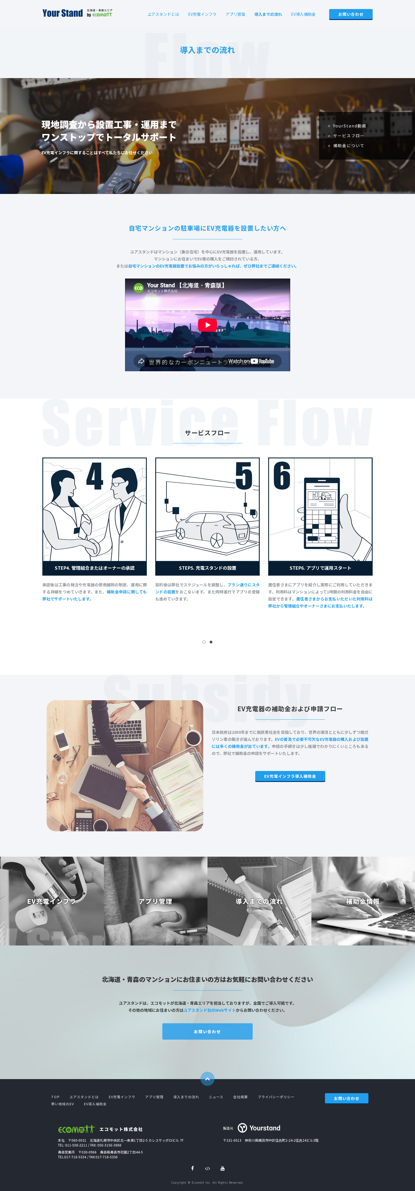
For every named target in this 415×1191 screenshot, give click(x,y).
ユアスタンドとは (163, 14)
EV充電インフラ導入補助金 (290, 776)
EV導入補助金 (303, 14)
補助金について (349, 145)
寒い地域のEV (62, 1103)
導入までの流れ (268, 14)
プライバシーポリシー (276, 1096)
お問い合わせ (351, 14)
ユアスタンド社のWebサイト (210, 1010)
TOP (55, 1096)
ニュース (216, 1096)
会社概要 (240, 1096)
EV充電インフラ (202, 14)
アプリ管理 (235, 14)
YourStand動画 (349, 126)
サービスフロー (349, 135)
